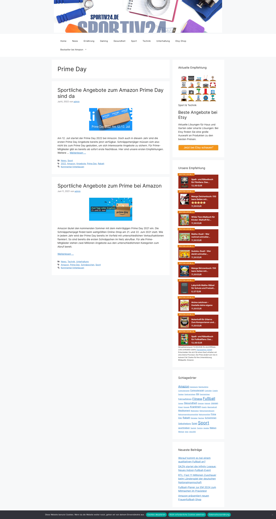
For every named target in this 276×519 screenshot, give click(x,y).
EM (197, 394)
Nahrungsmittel (204, 414)
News (75, 41)
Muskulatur (195, 411)
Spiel (194, 423)
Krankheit (195, 406)
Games (180, 403)
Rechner (201, 418)
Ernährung (89, 41)
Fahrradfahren (185, 399)
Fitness (197, 398)
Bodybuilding (203, 387)
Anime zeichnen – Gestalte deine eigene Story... (201, 304)
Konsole (186, 407)
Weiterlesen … (78, 152)
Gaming (104, 41)
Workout (181, 432)
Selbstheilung (184, 423)
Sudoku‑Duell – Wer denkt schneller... (201, 252)
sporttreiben (184, 428)
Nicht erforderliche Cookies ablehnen (187, 514)
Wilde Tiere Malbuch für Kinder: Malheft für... (203, 218)
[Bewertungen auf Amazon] (198, 202)
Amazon (71, 163)
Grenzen (201, 403)
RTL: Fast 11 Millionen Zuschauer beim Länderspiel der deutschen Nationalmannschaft (197, 479)
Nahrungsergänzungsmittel (188, 414)
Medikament (184, 410)
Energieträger (205, 394)
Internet (207, 403)
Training (200, 428)
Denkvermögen (189, 394)
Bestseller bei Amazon (71, 49)
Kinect (180, 407)
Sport (134, 41)
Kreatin (204, 407)
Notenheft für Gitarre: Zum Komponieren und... (203, 320)
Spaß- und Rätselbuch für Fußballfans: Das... (202, 337)
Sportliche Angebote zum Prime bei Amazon (109, 186)
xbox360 (192, 432)
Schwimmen (210, 418)
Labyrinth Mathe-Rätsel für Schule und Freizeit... (203, 286)
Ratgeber (194, 418)
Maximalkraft (212, 407)
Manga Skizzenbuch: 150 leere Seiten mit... (203, 269)
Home (63, 41)
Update (206, 428)
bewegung (194, 387)
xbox (186, 432)
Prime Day (92, 163)
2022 (63, 163)
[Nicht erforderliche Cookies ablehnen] (272, 514)
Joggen (214, 403)
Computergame (183, 391)
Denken (181, 394)
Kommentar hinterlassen (72, 166)
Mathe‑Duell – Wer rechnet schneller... (200, 235)
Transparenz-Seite (203, 350)
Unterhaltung (163, 41)
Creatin (215, 391)
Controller (208, 391)
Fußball (209, 398)
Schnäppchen (87, 264)
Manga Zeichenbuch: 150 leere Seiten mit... (203, 197)
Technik (147, 41)
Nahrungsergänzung (207, 411)
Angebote (81, 163)
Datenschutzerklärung (219, 514)
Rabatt (101, 163)
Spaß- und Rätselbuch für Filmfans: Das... (202, 180)
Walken (213, 428)
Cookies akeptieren (156, 514)
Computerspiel (197, 390)
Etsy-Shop (181, 41)
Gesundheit (119, 41)
